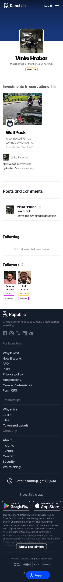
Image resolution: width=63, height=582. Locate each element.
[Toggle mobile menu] (57, 5)
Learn (7, 415)
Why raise (10, 409)
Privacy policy (13, 374)
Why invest (11, 353)
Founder (9, 294)
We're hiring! (12, 467)
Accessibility (12, 380)
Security (9, 461)
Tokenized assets (16, 425)
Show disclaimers (31, 546)
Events (8, 451)
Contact (9, 456)
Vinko (14, 157)
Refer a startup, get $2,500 (35, 481)
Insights (8, 445)
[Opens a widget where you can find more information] (38, 575)
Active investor (10, 298)
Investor (31, 69)
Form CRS (10, 390)
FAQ (6, 363)
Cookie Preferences (17, 385)
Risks (6, 369)
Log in (48, 5)
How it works (12, 358)
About (7, 440)
